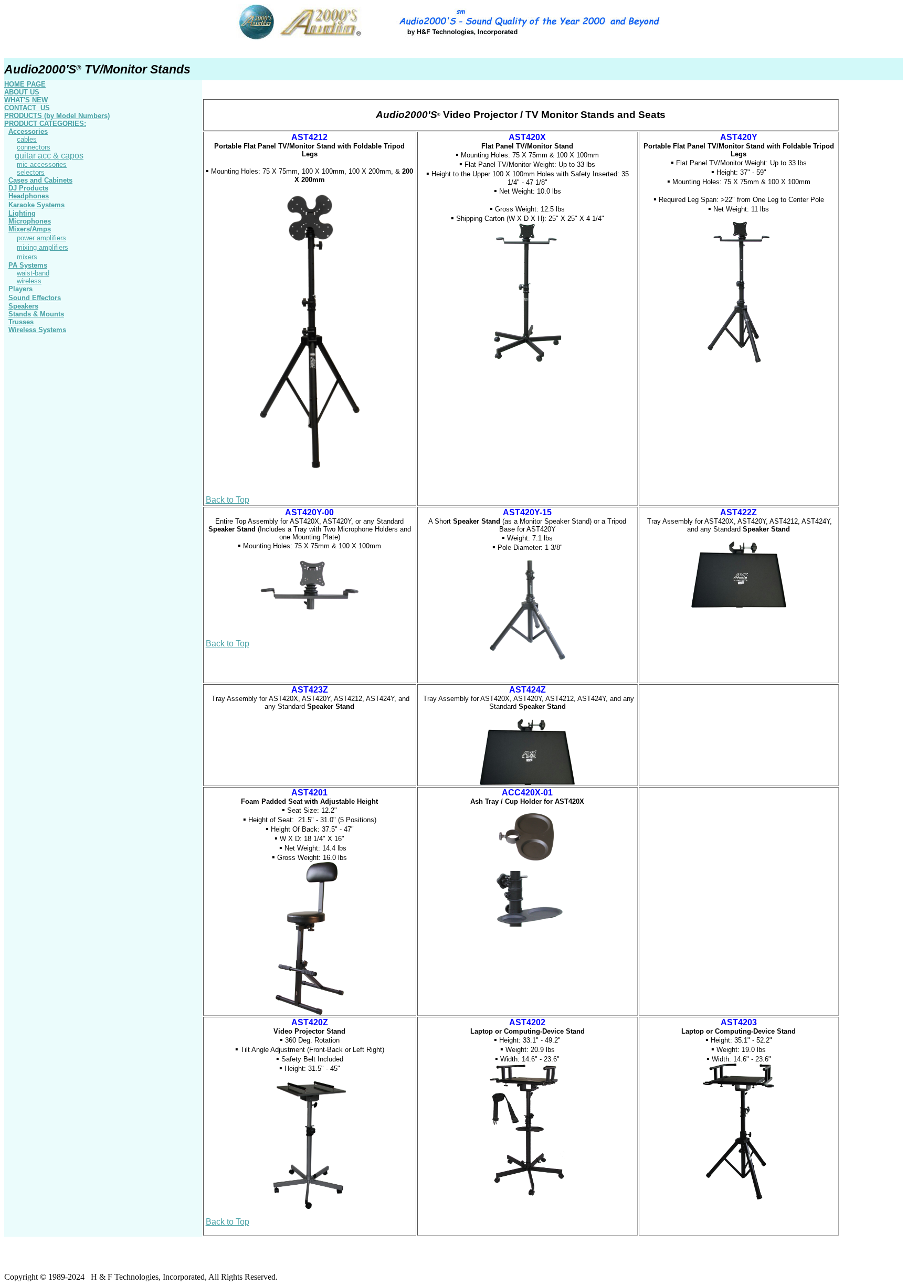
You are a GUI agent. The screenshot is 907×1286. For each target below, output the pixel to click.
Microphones (29, 221)
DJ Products (28, 188)
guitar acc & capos (49, 155)
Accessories (28, 131)
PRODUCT (45, 123)
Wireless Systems (37, 330)
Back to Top (227, 499)
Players (20, 289)
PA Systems (27, 265)
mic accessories (42, 164)
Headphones (28, 196)
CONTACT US (27, 108)
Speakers (23, 306)
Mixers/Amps (29, 229)
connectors (33, 147)
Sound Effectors (34, 298)
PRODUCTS (57, 116)
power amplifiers (41, 238)
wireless (29, 281)
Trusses (21, 322)
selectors (31, 172)
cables (27, 139)
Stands (36, 314)
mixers (27, 257)
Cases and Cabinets (40, 180)
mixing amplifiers (42, 247)
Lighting (22, 213)
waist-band (33, 273)
